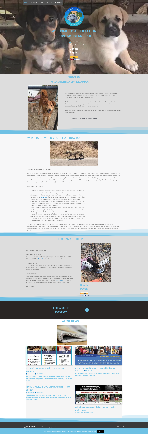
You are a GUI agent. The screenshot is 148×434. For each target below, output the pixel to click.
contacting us (59, 280)
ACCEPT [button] (100, 431)
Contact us (41, 259)
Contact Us (49, 2)
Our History (33, 2)
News (41, 2)
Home (25, 2)
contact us (44, 197)
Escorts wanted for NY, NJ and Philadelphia (95, 368)
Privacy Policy (121, 427)
